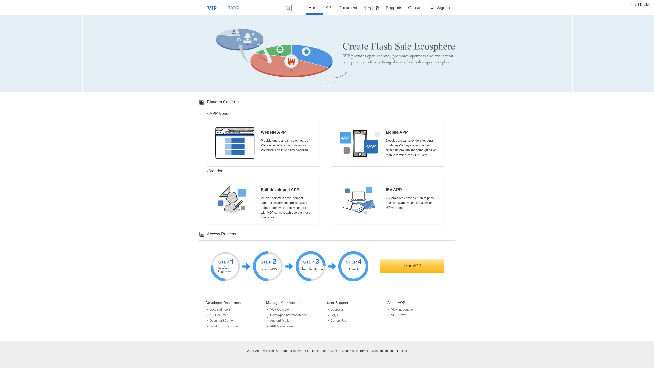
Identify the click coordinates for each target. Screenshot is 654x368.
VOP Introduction (403, 309)
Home (314, 8)
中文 (634, 4)
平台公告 (371, 8)
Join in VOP (412, 266)
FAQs (334, 315)
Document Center (221, 321)
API (329, 8)
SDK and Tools (219, 309)
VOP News (398, 315)
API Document (219, 315)
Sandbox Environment (224, 326)
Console (416, 8)
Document (347, 8)
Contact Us (338, 321)
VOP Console (279, 309)
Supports (394, 8)
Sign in (443, 8)
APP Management (282, 326)
